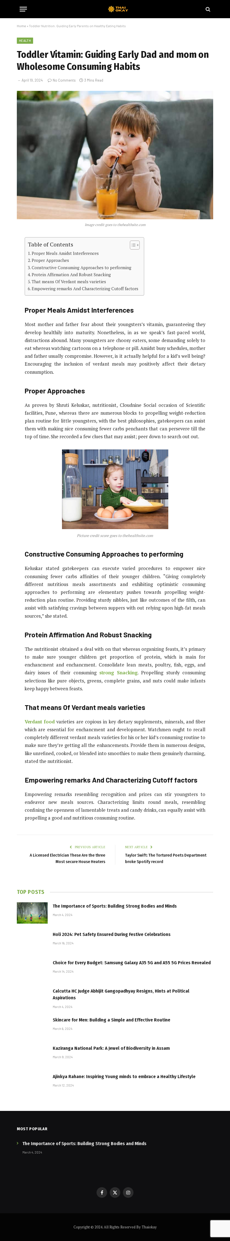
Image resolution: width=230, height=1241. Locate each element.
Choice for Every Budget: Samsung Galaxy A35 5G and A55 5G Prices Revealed (132, 963)
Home (21, 26)
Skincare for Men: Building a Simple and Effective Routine (111, 1020)
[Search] (207, 9)
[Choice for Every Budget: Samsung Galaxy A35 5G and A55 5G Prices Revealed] (32, 969)
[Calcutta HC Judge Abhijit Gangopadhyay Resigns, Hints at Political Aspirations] (32, 998)
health (25, 40)
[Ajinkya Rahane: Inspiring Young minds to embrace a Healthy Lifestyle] (32, 1083)
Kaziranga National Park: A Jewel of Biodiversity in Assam (111, 1048)
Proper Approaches (50, 260)
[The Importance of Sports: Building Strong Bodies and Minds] (32, 913)
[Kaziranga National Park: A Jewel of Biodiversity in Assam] (32, 1055)
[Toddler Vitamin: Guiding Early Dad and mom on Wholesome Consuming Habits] (115, 155)
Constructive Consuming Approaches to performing (81, 267)
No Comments (64, 80)
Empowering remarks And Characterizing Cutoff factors (85, 288)
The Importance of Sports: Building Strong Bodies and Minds (115, 906)
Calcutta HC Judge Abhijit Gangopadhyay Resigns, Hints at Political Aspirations (121, 994)
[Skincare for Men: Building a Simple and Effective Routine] (32, 1026)
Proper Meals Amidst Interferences (65, 253)
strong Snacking (118, 673)
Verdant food (40, 722)
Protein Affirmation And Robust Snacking (71, 274)
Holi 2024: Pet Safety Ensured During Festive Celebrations (112, 934)
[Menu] (23, 9)
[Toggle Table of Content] (132, 245)
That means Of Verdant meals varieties (69, 281)
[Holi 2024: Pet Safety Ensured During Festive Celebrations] (32, 941)
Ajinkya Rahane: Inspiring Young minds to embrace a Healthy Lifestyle (124, 1076)
